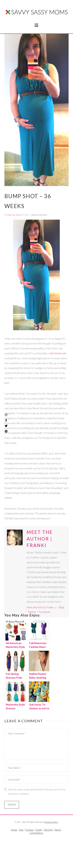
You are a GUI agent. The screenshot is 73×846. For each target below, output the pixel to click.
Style (18, 215)
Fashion (29, 829)
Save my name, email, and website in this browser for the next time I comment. (36, 791)
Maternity (10, 215)
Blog (61, 607)
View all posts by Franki (42, 607)
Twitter (32, 611)
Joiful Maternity (57, 353)
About (57, 829)
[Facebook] (32, 838)
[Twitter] (36, 838)
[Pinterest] (6, 431)
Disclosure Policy (51, 822)
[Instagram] (6, 415)
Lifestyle (48, 829)
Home (14, 829)
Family (38, 829)
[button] (36, 25)
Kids (21, 829)
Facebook (44, 611)
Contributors (36, 832)
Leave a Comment (39, 215)
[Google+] (40, 838)
